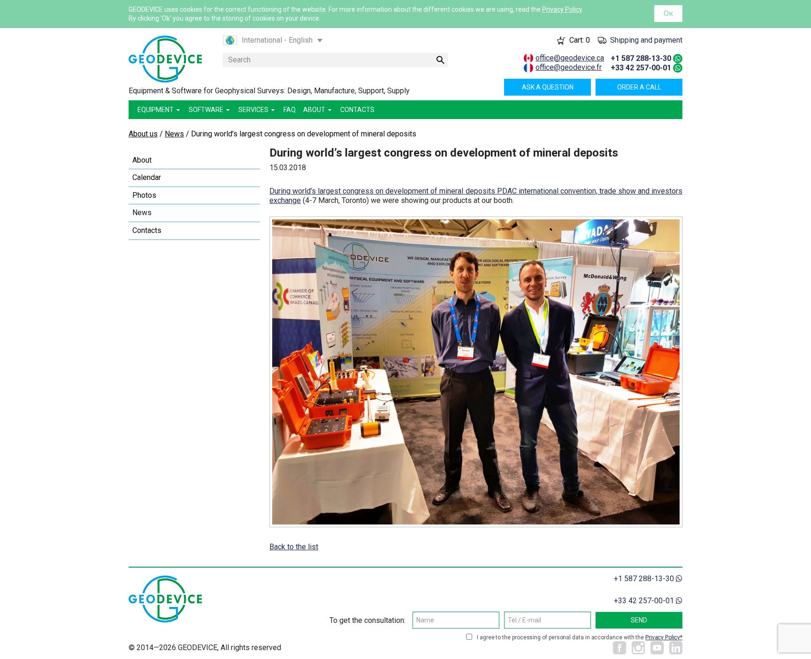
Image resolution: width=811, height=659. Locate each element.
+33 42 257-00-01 (641, 67)
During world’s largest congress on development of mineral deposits (383, 191)
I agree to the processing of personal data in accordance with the (578, 637)
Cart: (579, 40)
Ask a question (548, 87)
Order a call (639, 87)
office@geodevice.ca (570, 57)
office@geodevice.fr (569, 67)
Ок (668, 13)
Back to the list (293, 546)
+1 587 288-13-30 (641, 58)
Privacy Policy (562, 9)
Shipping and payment (646, 40)
